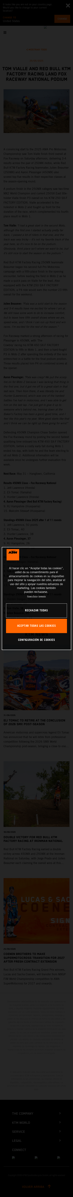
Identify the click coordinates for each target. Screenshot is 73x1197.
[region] (36, 598)
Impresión (42, 596)
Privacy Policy (32, 596)
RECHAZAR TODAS (36, 610)
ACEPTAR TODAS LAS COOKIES (36, 626)
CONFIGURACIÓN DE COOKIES (36, 640)
